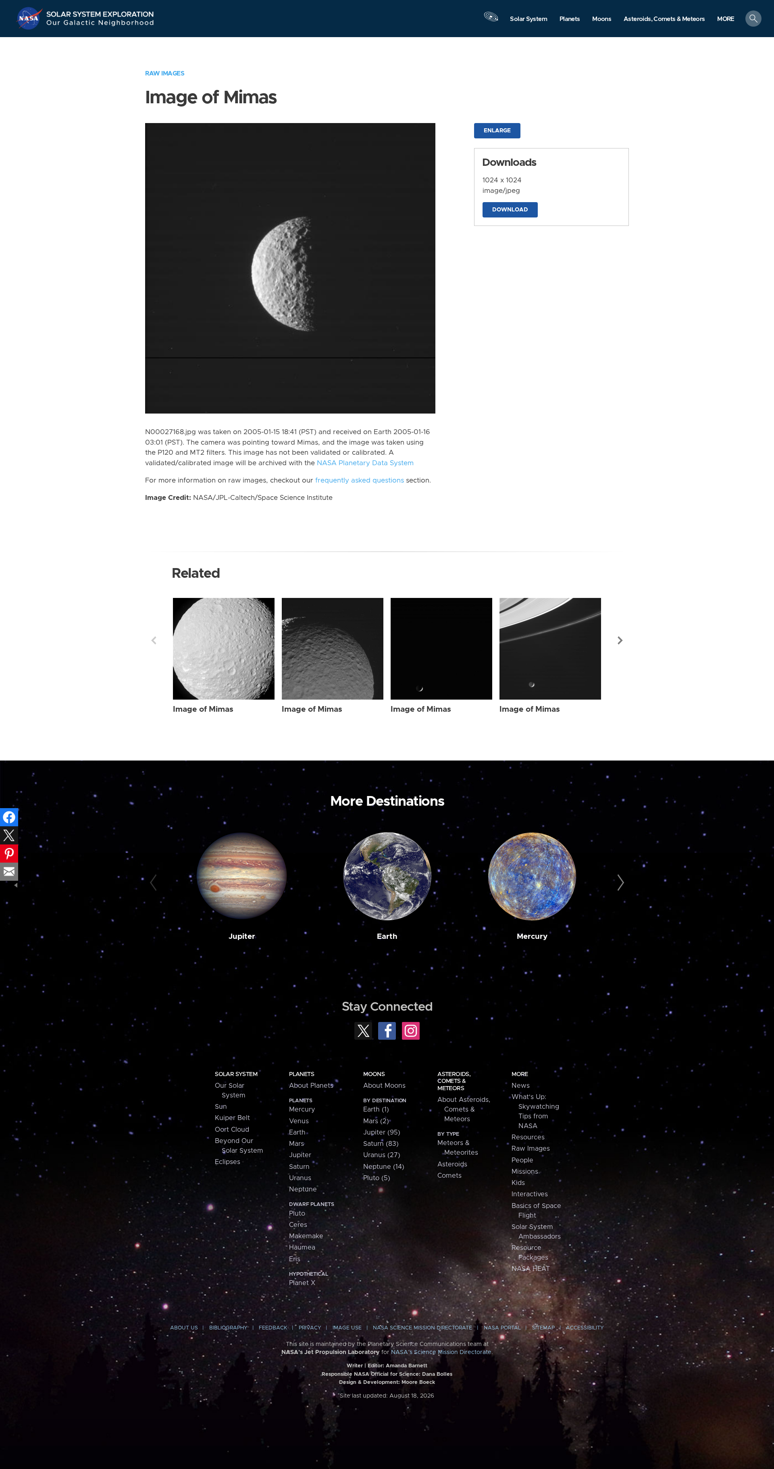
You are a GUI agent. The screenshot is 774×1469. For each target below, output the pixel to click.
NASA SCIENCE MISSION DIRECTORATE (422, 1328)
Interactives (530, 1194)
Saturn (299, 1167)
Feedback (273, 1328)
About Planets (311, 1085)
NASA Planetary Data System (365, 463)
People (522, 1160)
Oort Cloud (232, 1129)
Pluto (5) (376, 1178)
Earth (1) (376, 1109)
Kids (518, 1183)
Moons (374, 1074)
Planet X (302, 1283)
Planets (301, 1074)
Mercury (532, 936)
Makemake (306, 1236)
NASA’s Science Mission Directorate (441, 1352)
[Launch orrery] (491, 20)
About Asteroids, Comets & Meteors (463, 1109)
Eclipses (227, 1162)
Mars (296, 1144)
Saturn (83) (381, 1144)
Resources (528, 1137)
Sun (221, 1106)
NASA (30, 18)
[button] (726, 19)
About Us (184, 1328)
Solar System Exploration (100, 12)
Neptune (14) (383, 1167)
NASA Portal (502, 1328)
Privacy (310, 1328)
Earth (387, 936)
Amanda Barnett (406, 1366)
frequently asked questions (359, 480)
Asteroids (452, 1164)
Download (510, 210)
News (521, 1085)
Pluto (297, 1213)
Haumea (302, 1247)
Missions (525, 1171)
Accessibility (585, 1328)
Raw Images (164, 74)
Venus (299, 1121)
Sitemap (543, 1328)
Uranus (300, 1178)
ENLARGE (497, 131)
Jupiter (242, 936)
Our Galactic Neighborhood (100, 24)
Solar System (236, 1074)
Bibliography (228, 1328)
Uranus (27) (381, 1155)
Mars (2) (376, 1121)
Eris (294, 1259)
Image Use (347, 1328)
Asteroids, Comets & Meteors (453, 1081)
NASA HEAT (531, 1269)
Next (620, 640)
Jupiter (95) (381, 1132)
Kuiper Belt (232, 1118)
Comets (449, 1175)
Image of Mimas (203, 709)
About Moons (384, 1085)
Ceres (298, 1225)
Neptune (303, 1189)
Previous (154, 640)
